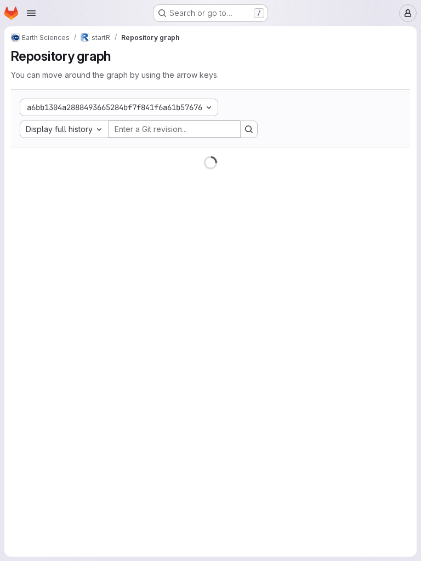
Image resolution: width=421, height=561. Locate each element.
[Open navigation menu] (31, 13)
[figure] (210, 354)
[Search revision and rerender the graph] (249, 129)
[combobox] (64, 129)
